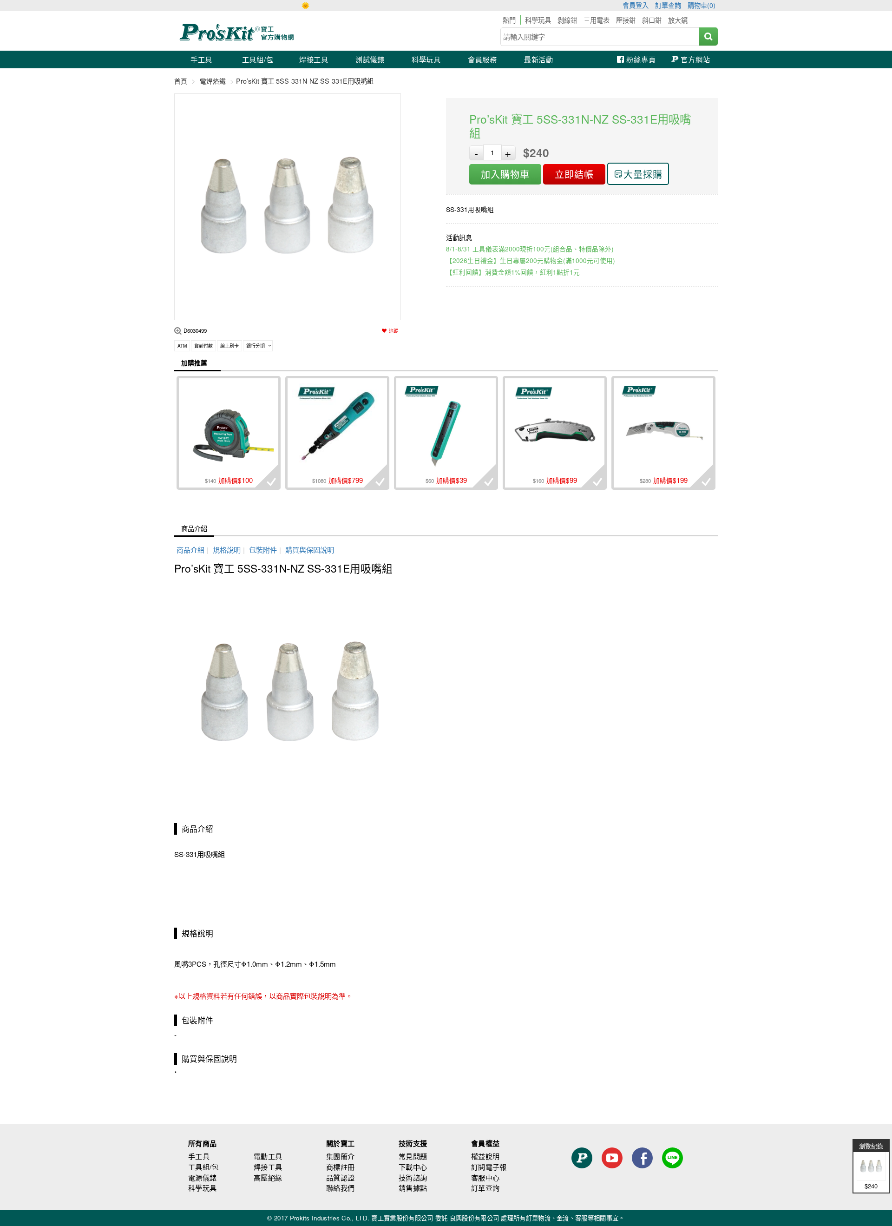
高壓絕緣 (268, 1177)
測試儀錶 (370, 59)
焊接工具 (313, 59)
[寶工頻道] (612, 1175)
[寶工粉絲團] (642, 1175)
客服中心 (485, 1177)
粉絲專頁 (641, 59)
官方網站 (695, 59)
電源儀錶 (202, 1177)
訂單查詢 (668, 5)
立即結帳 (574, 174)
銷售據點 (413, 1188)
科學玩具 (538, 20)
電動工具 (268, 1156)
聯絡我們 (340, 1188)
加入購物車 (505, 174)
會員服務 (482, 59)
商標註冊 (340, 1167)
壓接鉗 (626, 20)
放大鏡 (678, 20)
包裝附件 (263, 549)
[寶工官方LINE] (672, 1175)
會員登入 (636, 5)
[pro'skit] (238, 39)
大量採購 (642, 173)
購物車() (701, 5)
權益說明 (485, 1156)
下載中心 (413, 1167)
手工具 (201, 59)
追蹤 (393, 331)
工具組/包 (258, 59)
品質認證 (340, 1177)
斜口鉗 (652, 20)
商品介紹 (194, 528)
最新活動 (538, 59)
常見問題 (413, 1156)
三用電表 (597, 20)
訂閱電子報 (489, 1167)
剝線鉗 (567, 20)
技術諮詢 (413, 1177)
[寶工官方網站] (582, 1175)
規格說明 (227, 549)
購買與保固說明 (309, 549)
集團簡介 (340, 1156)
